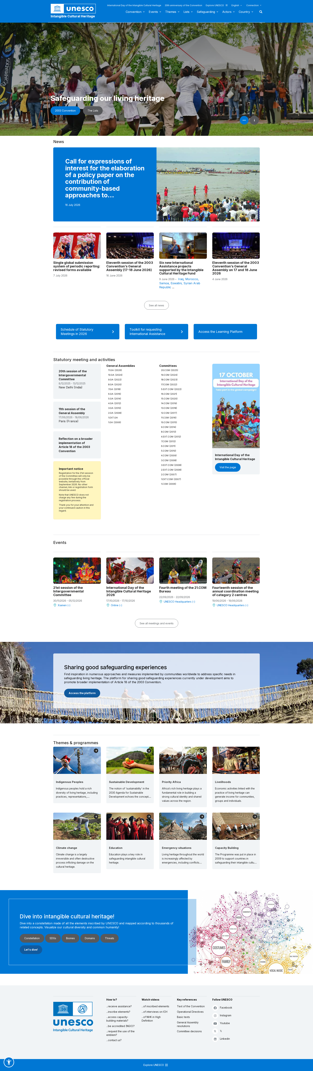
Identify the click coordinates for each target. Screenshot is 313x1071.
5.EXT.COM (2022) (171, 389)
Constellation (32, 938)
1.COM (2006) (168, 483)
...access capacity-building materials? (117, 1018)
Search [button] (259, 12)
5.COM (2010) (168, 450)
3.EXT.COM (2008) (171, 465)
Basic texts (183, 1016)
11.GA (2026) (115, 370)
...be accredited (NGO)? (120, 1026)
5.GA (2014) (114, 398)
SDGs (53, 938)
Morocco (191, 279)
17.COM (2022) (169, 384)
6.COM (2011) (168, 446)
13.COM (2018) (169, 407)
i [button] (254, 120)
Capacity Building (227, 848)
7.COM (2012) (168, 441)
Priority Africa (171, 782)
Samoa (164, 283)
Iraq (180, 279)
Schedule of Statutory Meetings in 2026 (77, 332)
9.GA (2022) (115, 379)
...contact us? (114, 1040)
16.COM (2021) (169, 393)
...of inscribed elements (155, 1006)
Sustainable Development (126, 782)
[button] (9, 1062)
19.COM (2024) (169, 374)
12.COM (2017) (169, 412)
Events (153, 12)
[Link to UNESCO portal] (75, 8)
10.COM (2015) (169, 422)
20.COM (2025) (169, 370)
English (235, 5)
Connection (252, 5)
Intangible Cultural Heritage (73, 16)
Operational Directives (190, 1011)
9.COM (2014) (168, 427)
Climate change (66, 848)
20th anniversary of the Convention (183, 5)
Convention (133, 12)
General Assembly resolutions (188, 1024)
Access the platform (82, 693)
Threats (109, 938)
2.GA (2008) (115, 412)
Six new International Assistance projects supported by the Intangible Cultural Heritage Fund (181, 268)
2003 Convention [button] (65, 110)
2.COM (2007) (169, 474)
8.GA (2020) (115, 384)
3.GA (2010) (114, 407)
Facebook (226, 1007)
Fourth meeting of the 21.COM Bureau (182, 589)
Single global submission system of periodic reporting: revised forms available (76, 266)
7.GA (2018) (114, 389)
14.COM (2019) (169, 403)
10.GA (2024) (115, 374)
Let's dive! (31, 949)
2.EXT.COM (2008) (171, 469)
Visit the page (228, 467)
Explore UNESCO (215, 5)
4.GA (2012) (114, 403)
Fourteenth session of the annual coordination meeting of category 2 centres (235, 591)
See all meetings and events (157, 623)
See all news (156, 305)
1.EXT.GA (113, 417)
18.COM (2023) (169, 379)
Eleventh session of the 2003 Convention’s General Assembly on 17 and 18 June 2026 (235, 268)
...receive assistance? (119, 1006)
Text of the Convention (191, 1006)
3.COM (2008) (169, 460)
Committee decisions (189, 1031)
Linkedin (225, 1038)
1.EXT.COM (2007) (171, 479)
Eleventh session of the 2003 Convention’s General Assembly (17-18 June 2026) (129, 266)
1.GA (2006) (114, 422)
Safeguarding (206, 12)
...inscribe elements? (118, 1011)
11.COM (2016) (168, 417)
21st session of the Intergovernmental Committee (68, 591)
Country (244, 12)
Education (115, 848)
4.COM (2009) (169, 455)
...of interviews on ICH (154, 1011)
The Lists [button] (92, 110)
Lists (186, 12)
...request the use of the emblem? (120, 1033)
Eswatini (176, 283)
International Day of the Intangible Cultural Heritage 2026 (128, 591)
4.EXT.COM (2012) (171, 436)
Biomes (70, 938)
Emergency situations (176, 848)
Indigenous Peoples (69, 782)
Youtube (225, 1023)
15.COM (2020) (169, 398)
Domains (90, 938)
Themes (170, 12)
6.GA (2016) (114, 393)
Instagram (225, 1015)
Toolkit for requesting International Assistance (147, 332)
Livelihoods (223, 782)
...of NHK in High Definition (151, 1018)
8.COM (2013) (168, 431)
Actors (226, 12)
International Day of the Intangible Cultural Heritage (134, 5)
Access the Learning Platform (220, 332)
